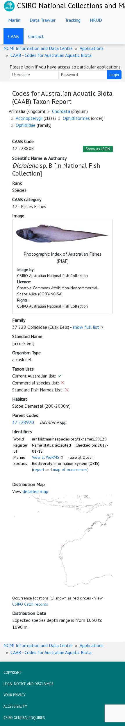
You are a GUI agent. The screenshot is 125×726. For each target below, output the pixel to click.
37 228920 (23, 422)
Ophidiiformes (76, 118)
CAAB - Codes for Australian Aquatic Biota (51, 55)
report (38, 469)
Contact (36, 36)
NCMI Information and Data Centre (38, 48)
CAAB (13, 36)
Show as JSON (97, 148)
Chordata (61, 111)
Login (114, 74)
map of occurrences (70, 469)
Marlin (14, 20)
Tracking (73, 20)
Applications (91, 48)
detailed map (35, 491)
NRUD (96, 20)
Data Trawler (43, 20)
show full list (86, 327)
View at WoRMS (45, 457)
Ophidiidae (25, 125)
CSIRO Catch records (30, 604)
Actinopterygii (29, 118)
